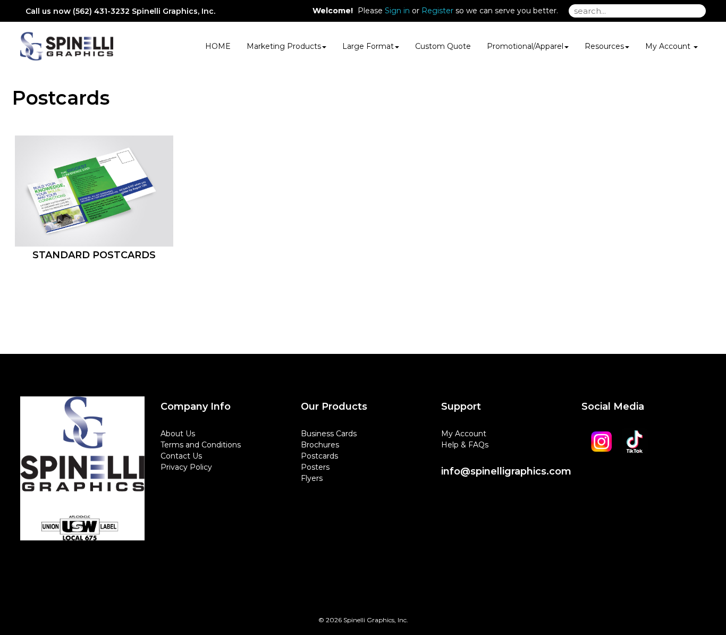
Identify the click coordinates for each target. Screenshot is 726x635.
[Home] (82, 474)
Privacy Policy (186, 467)
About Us (178, 433)
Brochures (320, 445)
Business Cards (329, 433)
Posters (315, 467)
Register (437, 10)
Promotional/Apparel (525, 46)
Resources (604, 46)
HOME (218, 46)
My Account (463, 433)
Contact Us (181, 456)
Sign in (397, 10)
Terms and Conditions (201, 445)
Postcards (319, 456)
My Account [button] (669, 46)
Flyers (312, 478)
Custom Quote (443, 46)
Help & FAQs (464, 445)
